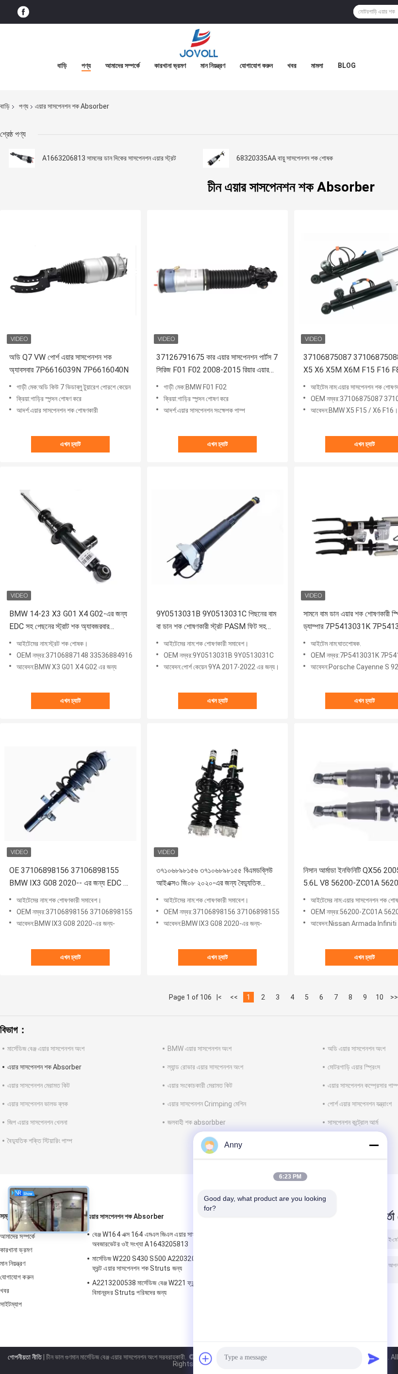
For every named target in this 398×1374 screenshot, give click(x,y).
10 (379, 997)
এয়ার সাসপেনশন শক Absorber (44, 1067)
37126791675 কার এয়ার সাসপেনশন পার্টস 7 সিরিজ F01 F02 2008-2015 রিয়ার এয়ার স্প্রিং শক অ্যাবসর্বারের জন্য (217, 364)
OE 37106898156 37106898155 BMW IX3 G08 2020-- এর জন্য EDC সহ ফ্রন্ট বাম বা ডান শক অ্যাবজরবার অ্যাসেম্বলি (70, 877)
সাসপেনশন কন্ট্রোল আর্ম (353, 1122)
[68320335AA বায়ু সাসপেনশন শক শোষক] (216, 158)
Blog (347, 65)
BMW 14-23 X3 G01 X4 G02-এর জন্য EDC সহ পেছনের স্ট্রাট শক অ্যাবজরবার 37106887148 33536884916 (68, 621)
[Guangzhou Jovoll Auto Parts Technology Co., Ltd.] (199, 43)
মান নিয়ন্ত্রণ (212, 65)
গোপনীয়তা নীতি (25, 1357)
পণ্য (86, 65)
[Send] (373, 1358)
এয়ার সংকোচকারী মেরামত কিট (199, 1085)
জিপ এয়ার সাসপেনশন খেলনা (37, 1122)
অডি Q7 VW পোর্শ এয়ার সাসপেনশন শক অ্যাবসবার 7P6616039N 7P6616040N (69, 363)
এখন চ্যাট (70, 444)
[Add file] (206, 1358)
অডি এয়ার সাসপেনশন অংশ (356, 1048)
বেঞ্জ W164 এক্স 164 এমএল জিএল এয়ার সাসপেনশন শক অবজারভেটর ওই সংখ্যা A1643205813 (155, 1239)
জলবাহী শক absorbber (196, 1122)
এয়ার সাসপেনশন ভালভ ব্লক (37, 1104)
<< (234, 997)
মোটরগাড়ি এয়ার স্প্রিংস (354, 1067)
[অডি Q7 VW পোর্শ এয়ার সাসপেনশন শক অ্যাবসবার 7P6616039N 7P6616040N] (70, 280)
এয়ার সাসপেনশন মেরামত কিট (38, 1085)
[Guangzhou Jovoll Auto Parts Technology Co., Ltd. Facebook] (23, 12)
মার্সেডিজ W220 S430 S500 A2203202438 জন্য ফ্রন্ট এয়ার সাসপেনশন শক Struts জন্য (157, 1263)
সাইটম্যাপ (11, 1304)
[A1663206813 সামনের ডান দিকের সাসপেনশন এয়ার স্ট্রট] (22, 158)
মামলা (317, 65)
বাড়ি (62, 65)
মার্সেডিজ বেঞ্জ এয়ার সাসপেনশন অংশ (45, 1048)
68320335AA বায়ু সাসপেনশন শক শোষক (284, 158)
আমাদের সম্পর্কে (122, 65)
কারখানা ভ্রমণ (170, 65)
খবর (292, 65)
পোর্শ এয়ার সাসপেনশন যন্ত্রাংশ (360, 1104)
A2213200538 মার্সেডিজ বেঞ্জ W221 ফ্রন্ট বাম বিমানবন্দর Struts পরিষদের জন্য (149, 1287)
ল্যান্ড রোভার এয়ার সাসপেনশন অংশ (205, 1067)
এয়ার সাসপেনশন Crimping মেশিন (206, 1104)
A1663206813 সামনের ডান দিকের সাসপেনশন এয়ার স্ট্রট (109, 158)
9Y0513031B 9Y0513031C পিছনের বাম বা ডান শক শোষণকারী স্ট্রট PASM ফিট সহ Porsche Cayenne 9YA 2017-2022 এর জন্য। (216, 621)
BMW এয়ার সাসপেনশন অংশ (199, 1048)
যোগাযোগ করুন (256, 65)
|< (219, 997)
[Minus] (374, 1145)
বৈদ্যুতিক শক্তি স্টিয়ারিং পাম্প (39, 1141)
